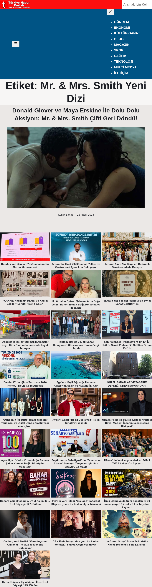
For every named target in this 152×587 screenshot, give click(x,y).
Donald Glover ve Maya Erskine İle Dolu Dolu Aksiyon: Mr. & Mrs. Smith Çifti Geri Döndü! (76, 114)
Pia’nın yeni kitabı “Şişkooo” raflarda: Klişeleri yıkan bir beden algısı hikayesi (76, 502)
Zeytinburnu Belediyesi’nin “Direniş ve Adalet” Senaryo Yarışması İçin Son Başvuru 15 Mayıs (76, 463)
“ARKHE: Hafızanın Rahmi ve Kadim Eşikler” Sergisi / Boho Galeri (25, 302)
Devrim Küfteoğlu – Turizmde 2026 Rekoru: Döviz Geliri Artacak (25, 384)
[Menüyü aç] (15, 44)
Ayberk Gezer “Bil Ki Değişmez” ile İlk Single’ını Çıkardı (76, 421)
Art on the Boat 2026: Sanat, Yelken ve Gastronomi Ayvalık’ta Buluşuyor (76, 265)
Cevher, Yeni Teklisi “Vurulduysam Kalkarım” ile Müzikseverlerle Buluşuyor (25, 544)
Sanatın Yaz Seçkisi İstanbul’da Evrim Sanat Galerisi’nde (127, 302)
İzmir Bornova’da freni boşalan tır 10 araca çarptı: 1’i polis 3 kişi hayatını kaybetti (127, 504)
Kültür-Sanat (65, 214)
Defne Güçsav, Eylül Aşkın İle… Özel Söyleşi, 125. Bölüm (25, 584)
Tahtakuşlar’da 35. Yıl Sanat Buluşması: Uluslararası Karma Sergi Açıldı (76, 345)
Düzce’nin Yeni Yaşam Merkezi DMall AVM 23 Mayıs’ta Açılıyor (127, 462)
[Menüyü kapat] (110, 12)
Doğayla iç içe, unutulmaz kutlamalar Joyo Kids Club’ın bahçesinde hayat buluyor (25, 345)
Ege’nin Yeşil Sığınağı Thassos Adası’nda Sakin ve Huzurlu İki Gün (76, 384)
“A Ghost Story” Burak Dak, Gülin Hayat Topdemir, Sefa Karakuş (127, 543)
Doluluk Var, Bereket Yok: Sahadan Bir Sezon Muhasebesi (25, 265)
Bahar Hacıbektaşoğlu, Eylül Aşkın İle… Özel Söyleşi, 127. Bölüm (25, 502)
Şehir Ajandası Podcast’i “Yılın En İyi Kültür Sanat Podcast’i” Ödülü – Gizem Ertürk (127, 345)
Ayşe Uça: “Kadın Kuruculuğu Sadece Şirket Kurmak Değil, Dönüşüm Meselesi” (25, 463)
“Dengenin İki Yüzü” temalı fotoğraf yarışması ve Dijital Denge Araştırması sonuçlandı (25, 423)
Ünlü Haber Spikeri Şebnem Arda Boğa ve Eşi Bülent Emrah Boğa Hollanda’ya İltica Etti (76, 304)
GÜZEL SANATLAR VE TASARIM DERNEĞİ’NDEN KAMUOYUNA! (127, 384)
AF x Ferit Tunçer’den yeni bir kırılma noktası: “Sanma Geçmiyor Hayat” (76, 543)
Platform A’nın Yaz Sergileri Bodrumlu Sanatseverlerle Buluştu (127, 265)
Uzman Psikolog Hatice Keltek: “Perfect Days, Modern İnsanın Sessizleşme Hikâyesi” (127, 423)
